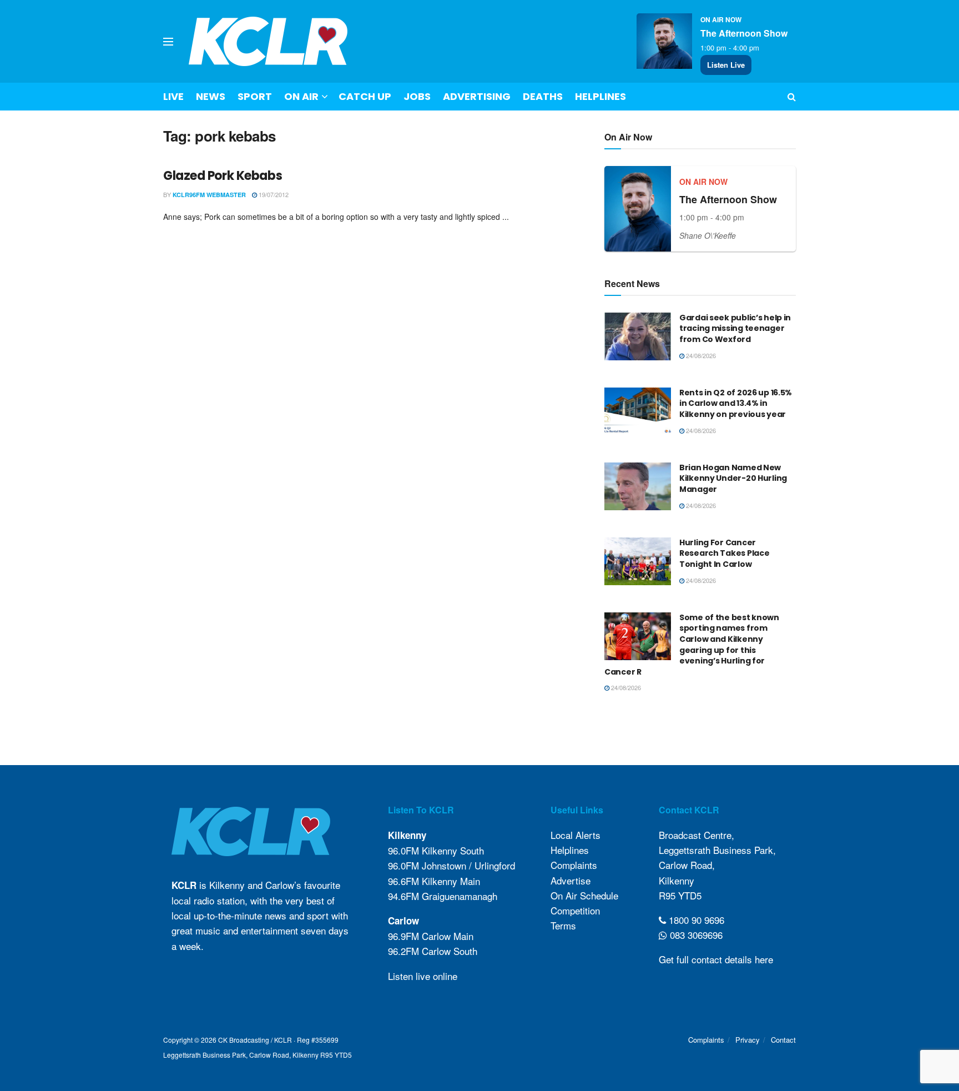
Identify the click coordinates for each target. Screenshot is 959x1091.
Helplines (600, 96)
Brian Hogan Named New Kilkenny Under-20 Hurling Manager (733, 478)
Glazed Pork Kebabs (222, 175)
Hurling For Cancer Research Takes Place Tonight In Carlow (724, 553)
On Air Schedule (584, 895)
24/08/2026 (700, 355)
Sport (255, 96)
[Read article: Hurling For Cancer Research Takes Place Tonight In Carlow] (637, 561)
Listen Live (726, 64)
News (210, 96)
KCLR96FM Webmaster (209, 194)
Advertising (477, 96)
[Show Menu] (168, 42)
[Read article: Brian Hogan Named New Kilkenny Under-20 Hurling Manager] (637, 486)
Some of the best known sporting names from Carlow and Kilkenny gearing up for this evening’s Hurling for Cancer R (691, 644)
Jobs (417, 96)
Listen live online (422, 976)
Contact (783, 1039)
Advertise (570, 880)
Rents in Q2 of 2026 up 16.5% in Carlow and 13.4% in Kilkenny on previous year (735, 403)
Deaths (543, 96)
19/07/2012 (273, 194)
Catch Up (365, 96)
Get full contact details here (716, 959)
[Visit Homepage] (268, 41)
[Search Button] (792, 96)
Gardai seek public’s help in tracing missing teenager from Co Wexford (735, 328)
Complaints (574, 865)
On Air (301, 96)
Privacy (747, 1039)
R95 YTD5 (680, 895)
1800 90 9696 (695, 920)
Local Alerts (575, 835)
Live (173, 96)
